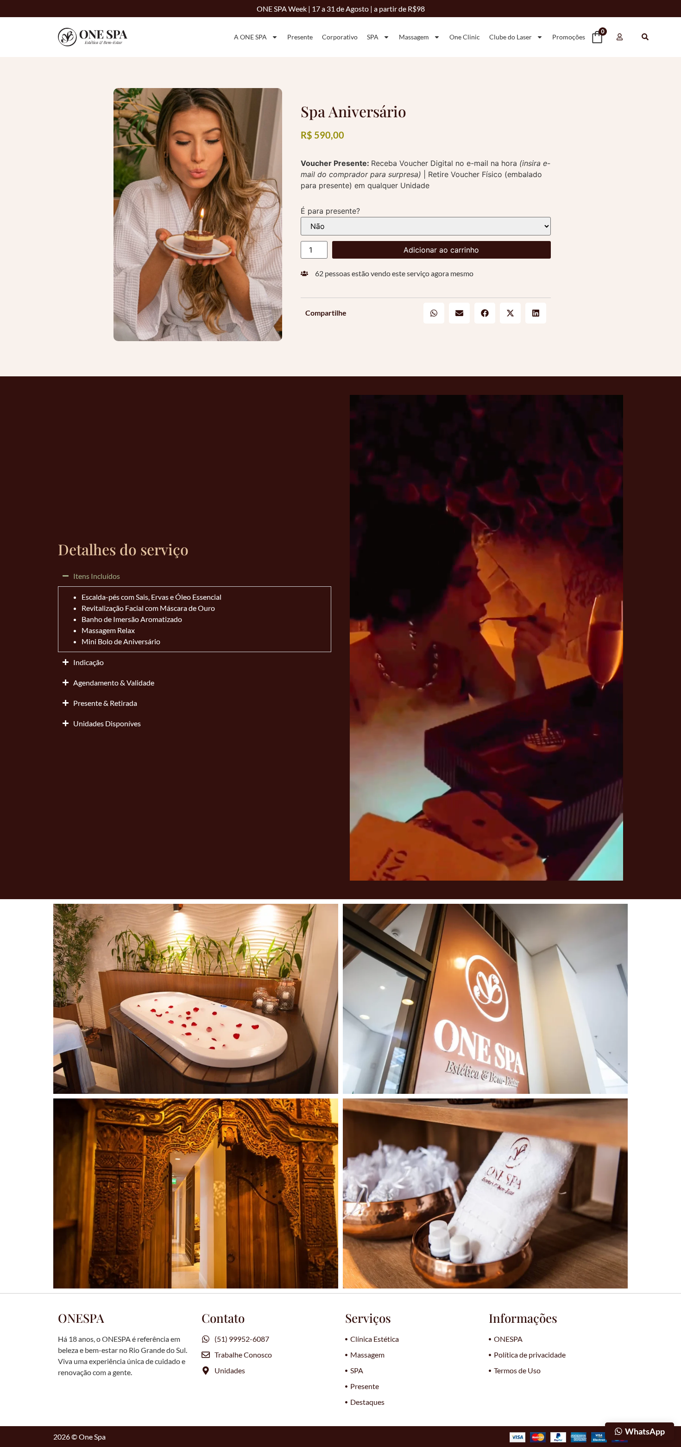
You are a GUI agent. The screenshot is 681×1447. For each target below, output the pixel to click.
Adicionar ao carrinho (441, 249)
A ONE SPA (250, 37)
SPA (372, 37)
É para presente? (330, 211)
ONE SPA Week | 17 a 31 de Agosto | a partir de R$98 (341, 8)
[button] (433, 313)
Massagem (414, 37)
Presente (300, 37)
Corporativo (340, 37)
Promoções (568, 37)
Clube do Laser (510, 37)
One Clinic (464, 37)
